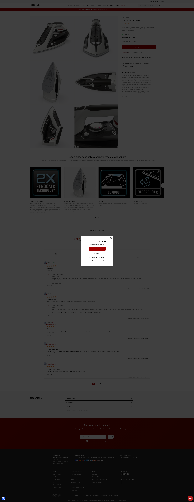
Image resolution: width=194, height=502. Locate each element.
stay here (98, 253)
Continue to (97, 249)
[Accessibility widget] (3, 498)
